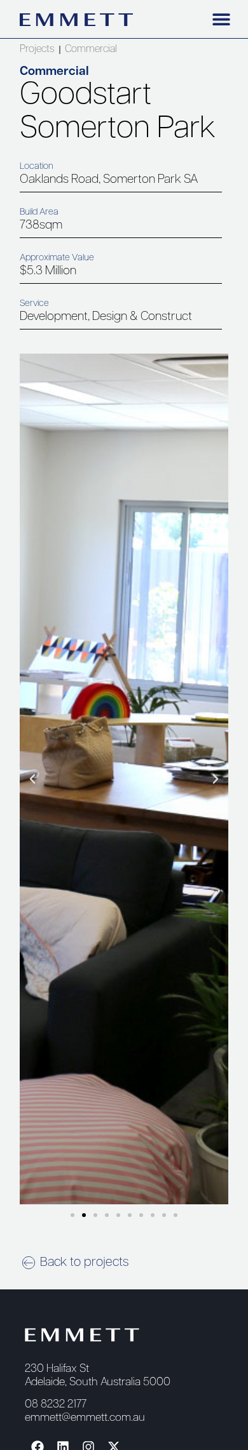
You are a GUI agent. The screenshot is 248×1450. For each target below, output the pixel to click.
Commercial (91, 49)
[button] (221, 18)
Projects (37, 49)
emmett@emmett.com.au (85, 1418)
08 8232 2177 (55, 1404)
